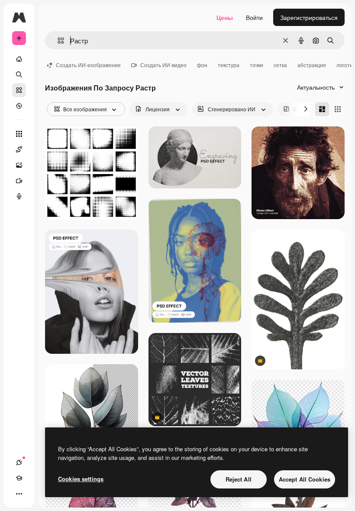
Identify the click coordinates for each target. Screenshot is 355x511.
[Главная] (19, 59)
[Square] (338, 109)
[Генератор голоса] (19, 196)
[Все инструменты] (19, 134)
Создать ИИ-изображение (88, 64)
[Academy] (19, 478)
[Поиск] (19, 74)
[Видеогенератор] (19, 181)
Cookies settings (80, 479)
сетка (280, 64)
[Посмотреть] (19, 106)
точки (256, 64)
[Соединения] (19, 462)
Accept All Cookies (304, 479)
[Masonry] (322, 109)
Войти (254, 17)
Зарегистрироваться (309, 17)
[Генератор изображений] (19, 165)
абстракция (311, 64)
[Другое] (19, 494)
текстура (228, 64)
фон (202, 64)
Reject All (239, 479)
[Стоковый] (19, 90)
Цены (224, 17)
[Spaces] (19, 149)
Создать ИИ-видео (163, 64)
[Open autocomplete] (57, 40)
